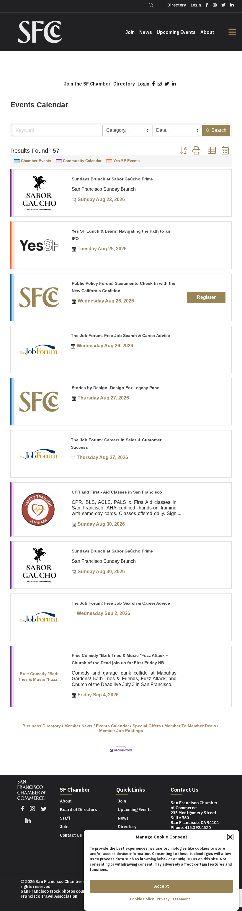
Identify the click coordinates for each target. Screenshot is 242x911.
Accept (161, 886)
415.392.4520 (198, 827)
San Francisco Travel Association (64, 894)
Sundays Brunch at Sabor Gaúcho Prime (112, 179)
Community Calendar (82, 161)
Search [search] (218, 130)
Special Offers (147, 726)
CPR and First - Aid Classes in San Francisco (117, 492)
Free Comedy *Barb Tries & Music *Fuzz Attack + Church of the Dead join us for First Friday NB (120, 659)
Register (206, 297)
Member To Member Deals (190, 726)
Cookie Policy (142, 899)
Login (143, 83)
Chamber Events (36, 161)
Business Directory (41, 726)
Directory (124, 83)
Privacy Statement (173, 899)
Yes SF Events (126, 161)
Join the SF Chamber (87, 83)
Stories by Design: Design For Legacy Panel (116, 387)
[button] (230, 837)
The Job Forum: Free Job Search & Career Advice (120, 335)
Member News (78, 726)
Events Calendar (112, 726)
